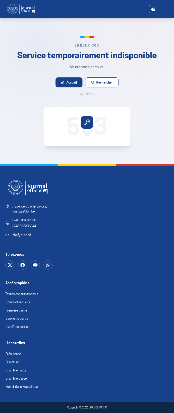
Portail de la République (21, 386)
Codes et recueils (17, 302)
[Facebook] (22, 265)
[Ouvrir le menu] (164, 9)
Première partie (16, 310)
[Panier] (153, 9)
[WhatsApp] (48, 265)
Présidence (13, 354)
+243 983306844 (24, 226)
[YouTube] (35, 265)
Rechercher (104, 82)
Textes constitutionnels (21, 294)
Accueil (71, 82)
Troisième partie (16, 327)
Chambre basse (16, 378)
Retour (89, 94)
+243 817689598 (24, 220)
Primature (12, 362)
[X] (9, 265)
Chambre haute (16, 370)
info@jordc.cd (21, 235)
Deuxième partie (16, 318)
